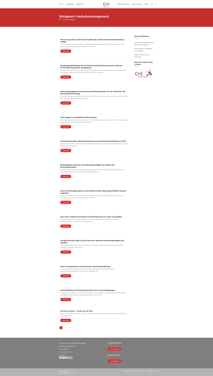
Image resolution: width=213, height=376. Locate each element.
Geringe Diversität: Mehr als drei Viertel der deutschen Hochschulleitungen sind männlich (92, 241)
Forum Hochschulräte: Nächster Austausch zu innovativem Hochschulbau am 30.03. (93, 141)
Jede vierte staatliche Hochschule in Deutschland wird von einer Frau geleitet (91, 217)
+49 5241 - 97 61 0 (66, 352)
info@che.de (62, 355)
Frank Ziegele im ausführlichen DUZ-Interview (78, 117)
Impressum (151, 371)
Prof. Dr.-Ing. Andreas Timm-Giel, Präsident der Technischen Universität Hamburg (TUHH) (92, 40)
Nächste (71, 328)
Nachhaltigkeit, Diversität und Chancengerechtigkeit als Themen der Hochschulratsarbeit (87, 166)
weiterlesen (66, 51)
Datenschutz (141, 371)
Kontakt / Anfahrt (130, 371)
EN (152, 4)
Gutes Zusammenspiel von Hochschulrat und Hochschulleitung (85, 266)
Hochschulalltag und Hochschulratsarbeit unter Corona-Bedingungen (87, 290)
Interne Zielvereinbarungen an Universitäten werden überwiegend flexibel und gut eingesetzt (93, 192)
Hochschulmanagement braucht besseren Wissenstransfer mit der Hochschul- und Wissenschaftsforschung (92, 92)
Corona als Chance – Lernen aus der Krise (76, 311)
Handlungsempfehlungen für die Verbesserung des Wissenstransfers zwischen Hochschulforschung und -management (91, 66)
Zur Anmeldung (114, 349)
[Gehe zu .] (60, 19)
